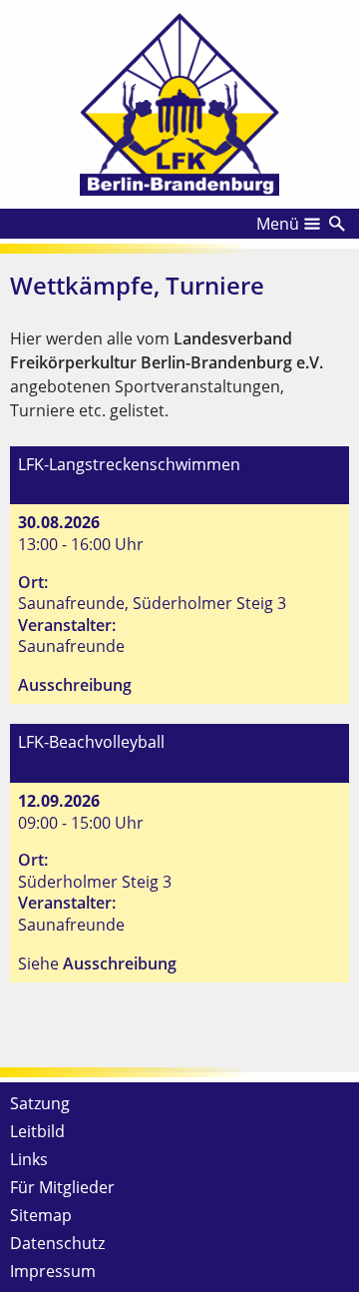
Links (29, 1159)
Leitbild (37, 1131)
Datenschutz (57, 1243)
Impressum (53, 1271)
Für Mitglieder (62, 1187)
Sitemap (41, 1215)
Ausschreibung (75, 685)
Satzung (40, 1103)
